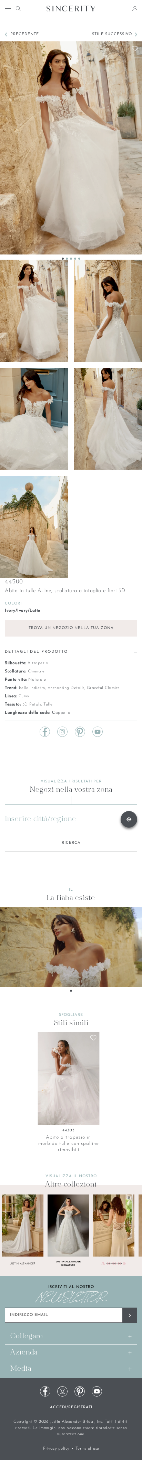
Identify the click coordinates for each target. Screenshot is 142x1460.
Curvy (24, 696)
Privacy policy (56, 1449)
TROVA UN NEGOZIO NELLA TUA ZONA (71, 628)
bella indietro (32, 688)
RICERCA (71, 843)
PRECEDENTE (24, 34)
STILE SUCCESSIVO (112, 34)
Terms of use (87, 1449)
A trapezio (38, 663)
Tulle (48, 704)
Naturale (37, 680)
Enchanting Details (66, 688)
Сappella (61, 713)
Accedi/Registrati (71, 1407)
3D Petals (31, 704)
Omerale (36, 671)
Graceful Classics (103, 688)
